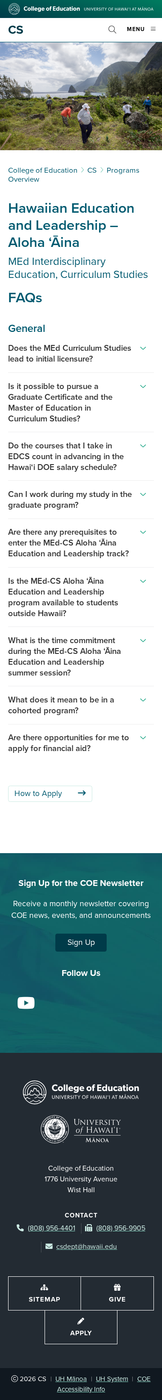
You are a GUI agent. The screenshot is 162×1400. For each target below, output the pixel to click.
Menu (144, 33)
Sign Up (81, 942)
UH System (112, 1379)
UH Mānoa (71, 1379)
